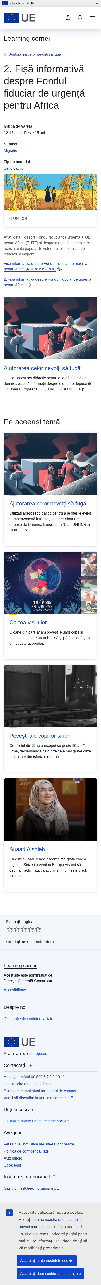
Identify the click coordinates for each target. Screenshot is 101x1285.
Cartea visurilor (28, 622)
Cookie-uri (12, 1165)
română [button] (68, 17)
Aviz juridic (13, 1158)
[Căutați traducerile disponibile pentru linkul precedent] (59, 269)
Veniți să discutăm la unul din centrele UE (38, 1098)
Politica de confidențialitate (26, 1151)
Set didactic (13, 168)
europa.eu (38, 1054)
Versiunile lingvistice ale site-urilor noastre (39, 1144)
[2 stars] (13, 929)
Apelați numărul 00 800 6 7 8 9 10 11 (34, 1077)
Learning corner (20, 965)
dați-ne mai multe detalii (35, 941)
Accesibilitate (15, 990)
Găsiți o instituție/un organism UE (31, 1188)
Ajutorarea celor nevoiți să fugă (35, 54)
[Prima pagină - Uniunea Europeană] (33, 18)
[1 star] (9, 929)
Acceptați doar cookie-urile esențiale (50, 1274)
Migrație (10, 151)
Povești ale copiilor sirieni (40, 736)
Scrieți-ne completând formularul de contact (40, 1091)
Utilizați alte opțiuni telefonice (28, 1084)
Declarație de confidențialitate (28, 1019)
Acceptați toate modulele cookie (46, 1261)
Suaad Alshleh (27, 849)
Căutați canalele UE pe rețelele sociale (36, 1121)
